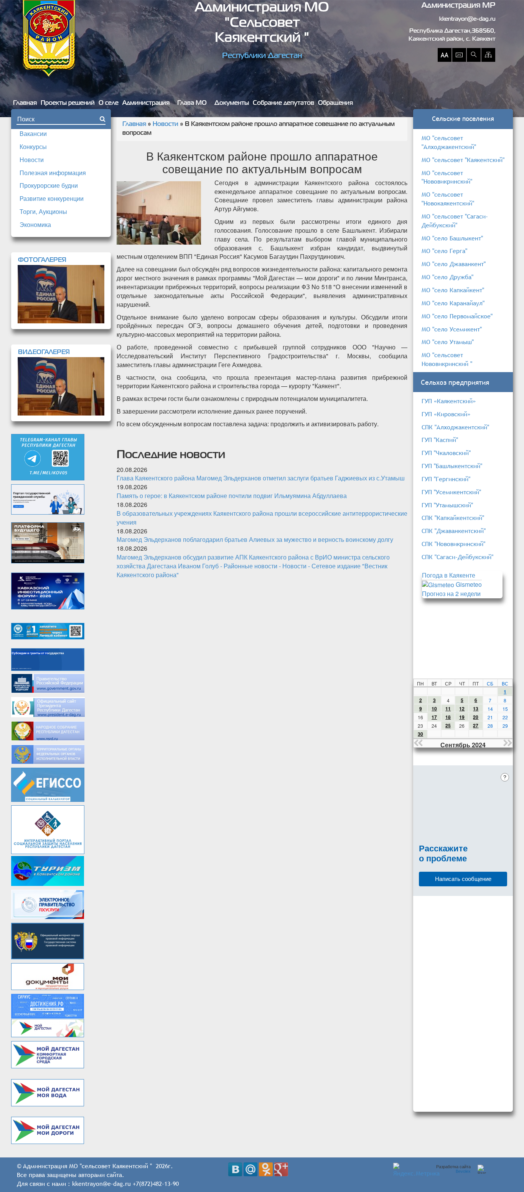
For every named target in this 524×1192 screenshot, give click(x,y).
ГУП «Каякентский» (449, 401)
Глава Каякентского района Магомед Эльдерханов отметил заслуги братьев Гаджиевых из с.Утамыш (261, 477)
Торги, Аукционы (43, 211)
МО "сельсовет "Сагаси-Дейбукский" (455, 220)
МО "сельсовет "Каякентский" (463, 160)
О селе (109, 103)
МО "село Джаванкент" (454, 264)
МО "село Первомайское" (457, 316)
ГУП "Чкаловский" (446, 453)
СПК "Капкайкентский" (453, 517)
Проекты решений (68, 103)
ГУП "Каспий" (440, 439)
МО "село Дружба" (447, 277)
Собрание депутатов (283, 103)
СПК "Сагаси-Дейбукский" (457, 557)
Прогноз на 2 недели (451, 593)
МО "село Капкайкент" (453, 290)
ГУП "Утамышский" (447, 505)
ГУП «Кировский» (446, 414)
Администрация (146, 103)
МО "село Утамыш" (448, 342)
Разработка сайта (453, 1169)
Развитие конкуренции (52, 198)
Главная (25, 103)
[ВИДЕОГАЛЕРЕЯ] (61, 386)
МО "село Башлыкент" (452, 238)
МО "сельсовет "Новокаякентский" (448, 198)
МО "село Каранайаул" (453, 303)
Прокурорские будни (49, 185)
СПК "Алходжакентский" (455, 427)
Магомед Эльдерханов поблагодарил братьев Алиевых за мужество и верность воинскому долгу (255, 539)
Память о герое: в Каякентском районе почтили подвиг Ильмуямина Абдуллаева (232, 495)
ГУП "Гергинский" (446, 479)
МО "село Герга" (444, 251)
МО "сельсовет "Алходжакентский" (449, 142)
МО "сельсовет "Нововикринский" (447, 177)
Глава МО (192, 103)
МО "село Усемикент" (452, 329)
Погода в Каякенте (448, 575)
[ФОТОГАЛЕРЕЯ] (61, 294)
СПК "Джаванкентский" (454, 530)
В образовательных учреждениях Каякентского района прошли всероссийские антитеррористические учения (262, 517)
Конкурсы (33, 146)
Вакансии (33, 133)
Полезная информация (53, 172)
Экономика (35, 224)
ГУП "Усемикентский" (451, 492)
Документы (231, 103)
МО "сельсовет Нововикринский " (447, 359)
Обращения (335, 103)
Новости (32, 159)
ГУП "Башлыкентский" (452, 466)
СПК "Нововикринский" (453, 544)
